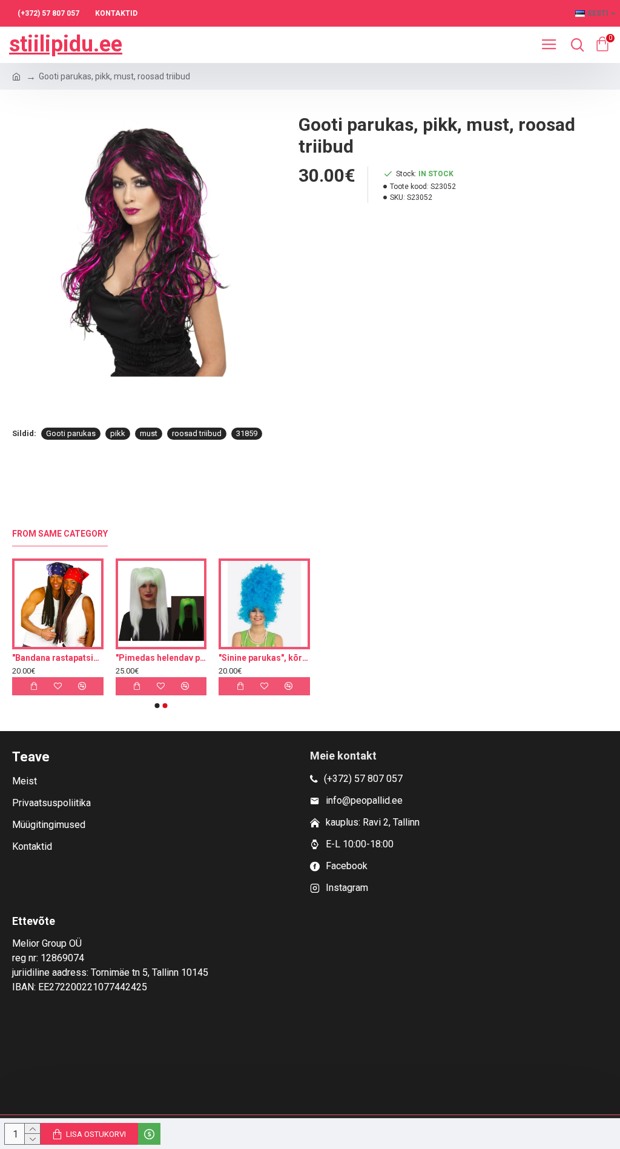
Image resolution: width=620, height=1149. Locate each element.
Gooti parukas (71, 433)
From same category (60, 533)
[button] (157, 705)
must (148, 433)
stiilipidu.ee (65, 44)
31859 (246, 433)
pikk (117, 433)
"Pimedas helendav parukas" (243, 658)
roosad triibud (197, 433)
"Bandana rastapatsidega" (140, 658)
